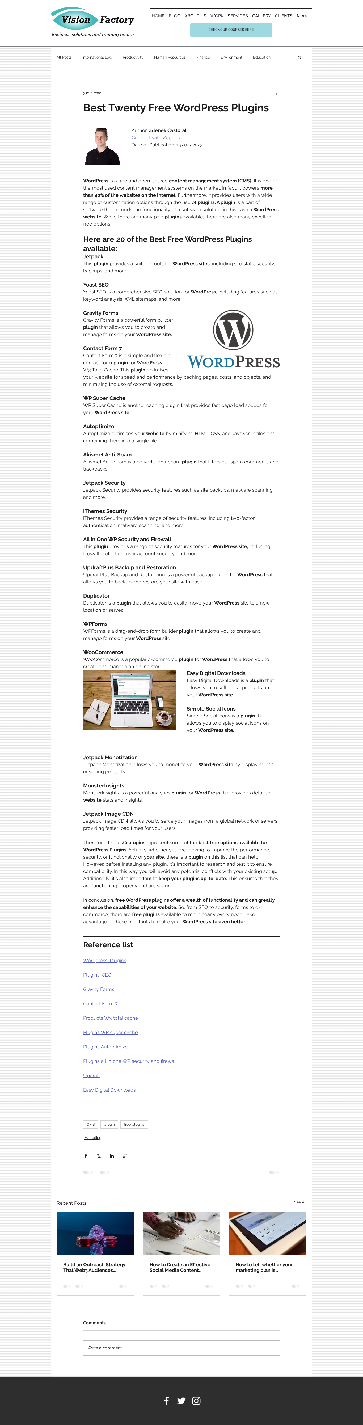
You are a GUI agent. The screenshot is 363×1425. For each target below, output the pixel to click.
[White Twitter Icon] (181, 1401)
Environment (231, 57)
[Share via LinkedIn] (111, 1155)
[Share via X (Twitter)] (98, 1155)
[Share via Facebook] (85, 1155)
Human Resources (170, 57)
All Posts (64, 57)
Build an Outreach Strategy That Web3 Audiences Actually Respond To (94, 1267)
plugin (109, 1124)
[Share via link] (124, 1155)
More (257, 57)
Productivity (133, 57)
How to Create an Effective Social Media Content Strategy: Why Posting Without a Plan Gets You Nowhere (180, 1267)
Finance (203, 57)
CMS (91, 1124)
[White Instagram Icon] (196, 1401)
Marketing (93, 1138)
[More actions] (276, 93)
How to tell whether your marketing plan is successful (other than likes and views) (267, 1267)
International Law (97, 57)
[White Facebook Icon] (166, 1401)
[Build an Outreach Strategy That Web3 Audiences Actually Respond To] (95, 1233)
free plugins (134, 1124)
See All (300, 1202)
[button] (299, 57)
